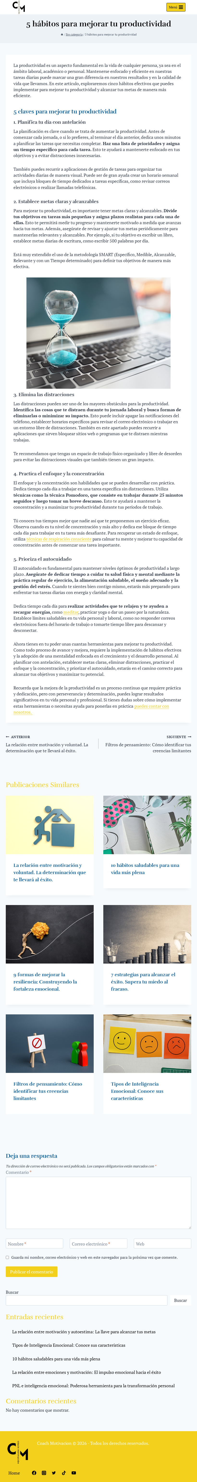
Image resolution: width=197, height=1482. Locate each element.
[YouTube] (73, 1473)
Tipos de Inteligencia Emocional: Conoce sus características (137, 1091)
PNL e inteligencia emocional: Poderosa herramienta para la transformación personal (93, 1385)
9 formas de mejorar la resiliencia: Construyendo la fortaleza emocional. (45, 982)
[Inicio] (62, 34)
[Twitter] (53, 1473)
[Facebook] (34, 1473)
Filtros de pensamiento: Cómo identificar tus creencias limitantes (148, 744)
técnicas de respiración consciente (59, 539)
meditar (70, 612)
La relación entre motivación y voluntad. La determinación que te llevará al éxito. (47, 744)
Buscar (12, 1292)
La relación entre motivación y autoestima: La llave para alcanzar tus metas (84, 1332)
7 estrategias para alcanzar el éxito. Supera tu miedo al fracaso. (143, 982)
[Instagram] (44, 1473)
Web (140, 1244)
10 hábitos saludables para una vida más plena (56, 1359)
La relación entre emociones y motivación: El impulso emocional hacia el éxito (86, 1372)
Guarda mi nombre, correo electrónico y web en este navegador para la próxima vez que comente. (94, 1257)
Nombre (17, 1244)
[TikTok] (64, 1473)
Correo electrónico (91, 1244)
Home (14, 1473)
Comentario (18, 1172)
